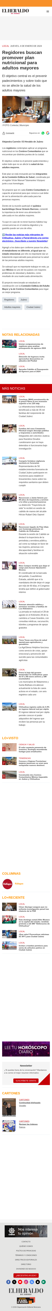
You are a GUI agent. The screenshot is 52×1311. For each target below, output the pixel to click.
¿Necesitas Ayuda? (26, 1275)
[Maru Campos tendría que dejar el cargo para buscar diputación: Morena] (9, 579)
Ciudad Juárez (33, 307)
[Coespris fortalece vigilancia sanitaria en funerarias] (9, 473)
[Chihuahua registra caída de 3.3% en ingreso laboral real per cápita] (9, 716)
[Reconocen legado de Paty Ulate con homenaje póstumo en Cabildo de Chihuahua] (9, 540)
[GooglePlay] (43, 1282)
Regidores (9, 300)
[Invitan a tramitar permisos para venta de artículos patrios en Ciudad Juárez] (9, 946)
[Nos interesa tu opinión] (26, 1231)
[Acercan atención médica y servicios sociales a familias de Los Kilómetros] (9, 616)
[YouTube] (20, 1282)
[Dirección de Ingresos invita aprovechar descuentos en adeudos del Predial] (9, 357)
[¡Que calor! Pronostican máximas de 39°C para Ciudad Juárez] (9, 934)
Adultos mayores (12, 307)
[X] (14, 1282)
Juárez (24, 300)
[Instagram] (26, 1282)
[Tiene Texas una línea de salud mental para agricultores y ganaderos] (9, 650)
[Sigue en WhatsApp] (43, 133)
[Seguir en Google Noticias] (48, 133)
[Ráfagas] (7, 884)
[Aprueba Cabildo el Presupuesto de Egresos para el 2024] (9, 369)
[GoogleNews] (32, 1282)
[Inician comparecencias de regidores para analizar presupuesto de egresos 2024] (9, 344)
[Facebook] (8, 1282)
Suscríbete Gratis (26, 1081)
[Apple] (38, 1282)
